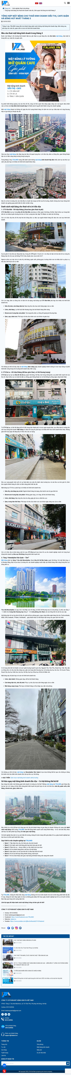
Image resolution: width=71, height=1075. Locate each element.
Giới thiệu (4, 1050)
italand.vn (13, 919)
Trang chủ (7, 8)
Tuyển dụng (4, 1053)
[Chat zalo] (5, 1065)
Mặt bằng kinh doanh (43, 1047)
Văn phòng (40, 1044)
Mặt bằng (4, 560)
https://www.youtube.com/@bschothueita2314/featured (27, 921)
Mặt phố (39, 1050)
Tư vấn (3, 1047)
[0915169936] (5, 1071)
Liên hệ (3, 1055)
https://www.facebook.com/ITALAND (22, 917)
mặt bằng (59, 36)
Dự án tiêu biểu (41, 1053)
